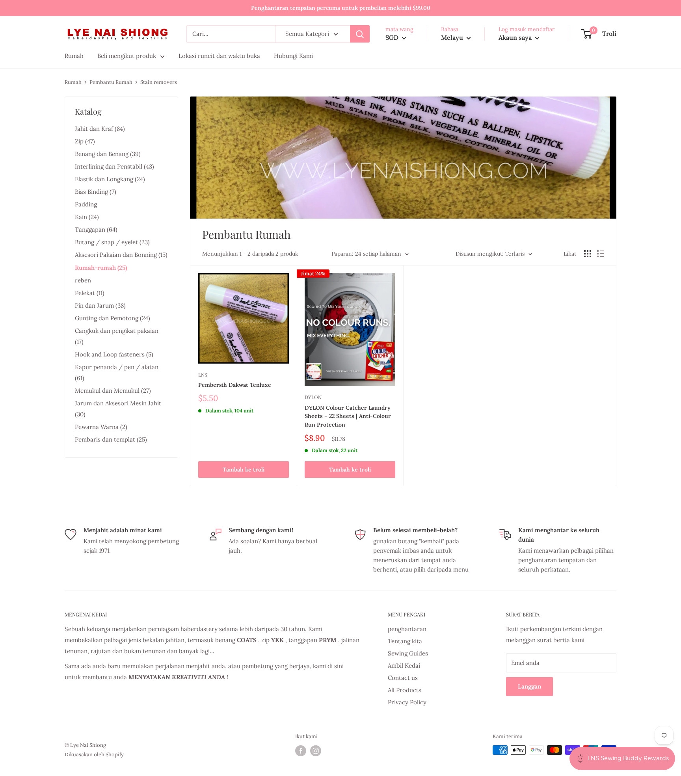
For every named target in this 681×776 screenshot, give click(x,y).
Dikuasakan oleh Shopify (94, 754)
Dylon (313, 397)
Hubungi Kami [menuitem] (293, 55)
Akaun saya (516, 37)
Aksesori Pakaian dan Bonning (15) (121, 254)
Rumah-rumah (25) (101, 267)
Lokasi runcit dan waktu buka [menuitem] (219, 55)
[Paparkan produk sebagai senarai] (600, 253)
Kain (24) (87, 217)
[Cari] (360, 34)
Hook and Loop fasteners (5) (114, 354)
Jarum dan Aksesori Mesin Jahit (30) (118, 408)
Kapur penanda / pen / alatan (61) (116, 372)
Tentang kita (405, 641)
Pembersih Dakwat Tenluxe (234, 384)
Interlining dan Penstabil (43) (114, 166)
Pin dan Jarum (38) (100, 305)
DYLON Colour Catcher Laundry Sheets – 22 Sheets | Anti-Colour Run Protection (348, 416)
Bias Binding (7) (95, 191)
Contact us (403, 677)
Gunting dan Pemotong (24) (112, 318)
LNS (202, 375)
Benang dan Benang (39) (108, 154)
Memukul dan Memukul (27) (113, 390)
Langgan (529, 686)
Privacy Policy (407, 702)
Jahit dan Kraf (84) (100, 128)
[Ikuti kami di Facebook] (300, 750)
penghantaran (407, 629)
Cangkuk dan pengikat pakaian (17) (116, 336)
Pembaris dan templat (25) (111, 439)
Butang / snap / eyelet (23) (112, 242)
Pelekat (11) (89, 293)
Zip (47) (85, 141)
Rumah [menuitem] (74, 55)
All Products (404, 690)
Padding (86, 204)
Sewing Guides (408, 653)
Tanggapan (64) (96, 229)
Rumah (73, 82)
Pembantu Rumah (110, 82)
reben (83, 280)
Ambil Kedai (404, 665)
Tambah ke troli (243, 469)
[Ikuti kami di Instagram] (315, 750)
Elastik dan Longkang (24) (110, 179)
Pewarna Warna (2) (101, 427)
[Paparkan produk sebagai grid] (587, 253)
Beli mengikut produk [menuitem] (126, 55)
